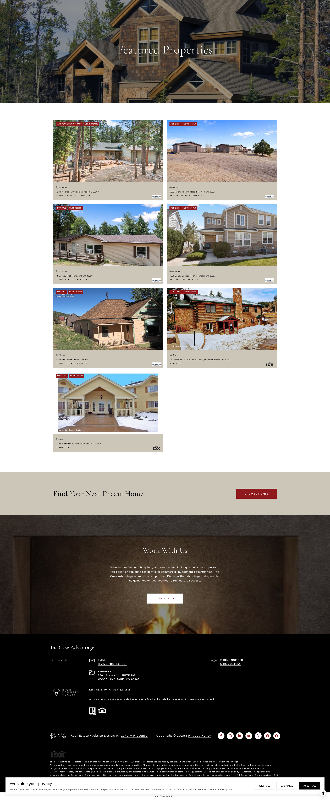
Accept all (310, 786)
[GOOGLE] (267, 735)
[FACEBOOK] (221, 735)
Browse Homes (256, 493)
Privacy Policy (199, 735)
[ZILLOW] (276, 735)
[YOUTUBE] (248, 735)
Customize (287, 786)
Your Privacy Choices (165, 796)
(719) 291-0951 (230, 664)
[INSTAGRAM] (230, 735)
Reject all (264, 786)
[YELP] (258, 735)
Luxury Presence (134, 735)
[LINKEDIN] (239, 735)
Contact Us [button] (165, 598)
